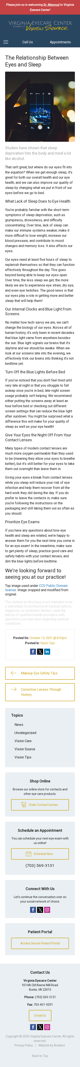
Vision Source (25, 749)
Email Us (40, 1015)
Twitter (40, 910)
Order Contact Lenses (43, 804)
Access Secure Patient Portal (40, 943)
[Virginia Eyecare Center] (40, 25)
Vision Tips (47, 643)
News (19, 725)
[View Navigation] (7, 42)
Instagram (47, 910)
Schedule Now (43, 854)
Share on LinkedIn (47, 652)
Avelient (59, 1045)
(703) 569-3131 (45, 997)
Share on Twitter (40, 652)
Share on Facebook (33, 652)
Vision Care (23, 741)
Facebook (33, 910)
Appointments (60, 42)
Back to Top (40, 1056)
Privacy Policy (24, 1045)
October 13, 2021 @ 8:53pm (48, 638)
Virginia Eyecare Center (45, 1036)
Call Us (27, 42)
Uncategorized (25, 733)
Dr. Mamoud (52, 4)
